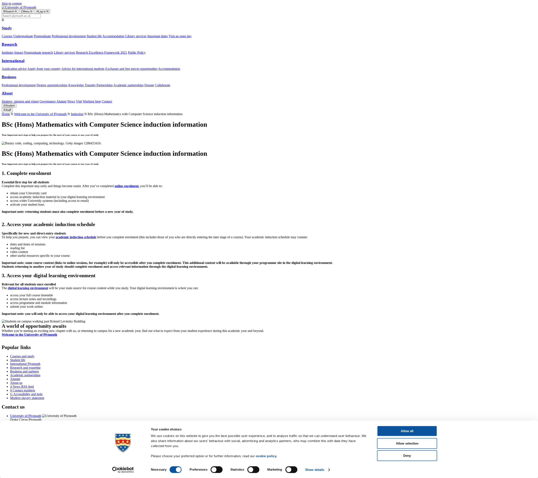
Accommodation (113, 36)
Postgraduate (42, 36)
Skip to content (12, 3)
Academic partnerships (128, 85)
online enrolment (126, 186)
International (13, 61)
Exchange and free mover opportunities (131, 69)
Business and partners (24, 371)
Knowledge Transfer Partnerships (90, 85)
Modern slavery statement (27, 398)
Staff (7, 110)
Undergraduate (23, 36)
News (71, 101)
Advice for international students (82, 69)
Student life (94, 36)
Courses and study (22, 356)
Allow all (407, 431)
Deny (407, 455)
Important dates (157, 36)
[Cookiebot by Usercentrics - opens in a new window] (123, 470)
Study (7, 28)
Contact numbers (22, 390)
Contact (107, 101)
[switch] (217, 469)
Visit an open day (180, 36)
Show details (314, 469)
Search (10, 11)
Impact (18, 52)
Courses (7, 36)
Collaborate (162, 85)
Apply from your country (44, 69)
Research (9, 44)
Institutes (7, 52)
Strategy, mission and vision (20, 101)
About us (16, 383)
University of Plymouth (25, 416)
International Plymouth (25, 364)
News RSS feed (22, 386)
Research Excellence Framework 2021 (101, 52)
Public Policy (137, 52)
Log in (42, 11)
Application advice (14, 69)
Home (6, 114)
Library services (135, 36)
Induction (77, 114)
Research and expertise (25, 367)
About (7, 93)
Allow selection (407, 443)
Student (9, 105)
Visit (79, 101)
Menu (26, 11)
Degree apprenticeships (52, 85)
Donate (149, 85)
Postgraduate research (38, 52)
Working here (92, 101)
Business (9, 77)
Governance (48, 101)
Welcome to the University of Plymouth (40, 114)
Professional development (69, 36)
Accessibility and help (26, 394)
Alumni (61, 101)
